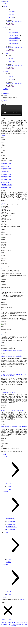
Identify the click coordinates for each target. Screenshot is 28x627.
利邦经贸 (20, 622)
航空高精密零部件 (5, 182)
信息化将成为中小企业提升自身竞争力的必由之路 (13, 410)
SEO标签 (22, 599)
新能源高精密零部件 (6, 187)
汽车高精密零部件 (5, 166)
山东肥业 (3, 622)
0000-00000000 (10, 24)
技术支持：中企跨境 (6, 619)
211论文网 (8, 622)
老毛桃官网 (15, 622)
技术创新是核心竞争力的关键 (8, 392)
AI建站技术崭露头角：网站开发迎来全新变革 (12, 356)
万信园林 (5, 624)
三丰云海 (21, 624)
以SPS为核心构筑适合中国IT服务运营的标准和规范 (14, 426)
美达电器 (10, 624)
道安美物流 (16, 624)
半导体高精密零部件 (6, 177)
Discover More (4, 100)
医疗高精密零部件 (5, 171)
